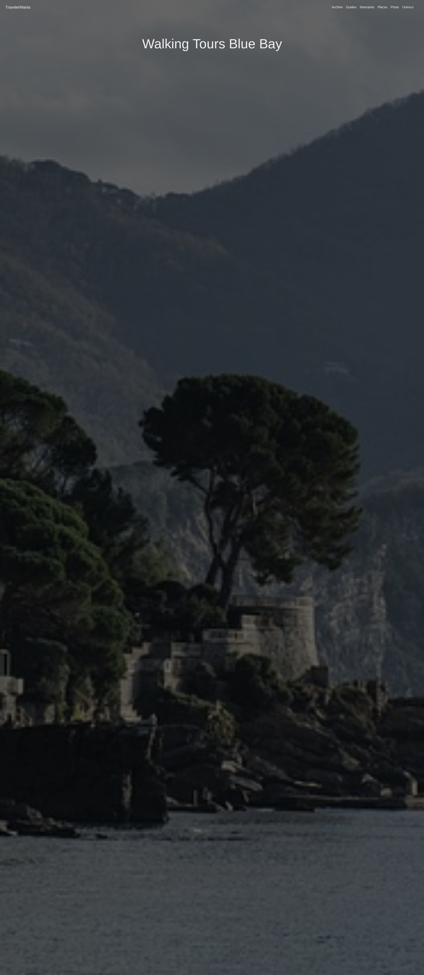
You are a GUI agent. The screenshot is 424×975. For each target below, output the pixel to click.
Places (382, 7)
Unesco (407, 7)
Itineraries (367, 7)
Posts (395, 7)
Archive (337, 7)
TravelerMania (17, 7)
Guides (351, 7)
